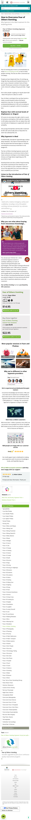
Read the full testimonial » (7, 213)
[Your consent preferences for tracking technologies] (28, 817)
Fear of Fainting (7, 580)
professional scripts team (15, 383)
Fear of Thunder (7, 660)
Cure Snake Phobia (8, 516)
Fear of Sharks (7, 643)
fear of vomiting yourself (11, 71)
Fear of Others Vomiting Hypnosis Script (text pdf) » (15, 735)
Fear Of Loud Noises (8, 614)
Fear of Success (7, 648)
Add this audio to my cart (11, 310)
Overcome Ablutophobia (9, 697)
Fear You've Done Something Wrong (12, 680)
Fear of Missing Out (8, 621)
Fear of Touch (6, 663)
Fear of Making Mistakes (9, 616)
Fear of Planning (7, 631)
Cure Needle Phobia (8, 513)
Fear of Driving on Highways (10, 567)
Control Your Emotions (10, 322)
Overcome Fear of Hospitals (10, 704)
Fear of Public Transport (9, 638)
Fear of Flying (6, 587)
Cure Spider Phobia (8, 518)
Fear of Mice (6, 619)
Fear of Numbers (7, 624)
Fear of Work (6, 678)
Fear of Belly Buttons (8, 535)
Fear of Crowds (7, 555)
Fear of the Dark (7, 655)
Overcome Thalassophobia (10, 709)
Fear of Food (6, 589)
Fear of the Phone (7, 658)
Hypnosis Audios (15, 780)
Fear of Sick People (8, 646)
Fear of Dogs (6, 562)
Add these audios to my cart (12, 336)
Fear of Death (6, 558)
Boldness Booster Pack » (9, 500)
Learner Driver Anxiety (9, 687)
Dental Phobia (6, 521)
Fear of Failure (7, 577)
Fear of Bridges (7, 540)
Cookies (15, 793)
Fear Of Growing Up (8, 599)
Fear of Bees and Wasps (9, 526)
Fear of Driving (7, 565)
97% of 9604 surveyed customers (11, 467)
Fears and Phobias (8, 506)
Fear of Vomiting (7, 670)
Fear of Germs (7, 594)
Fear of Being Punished (9, 531)
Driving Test (6, 523)
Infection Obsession (8, 685)
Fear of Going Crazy (8, 597)
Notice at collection (7, 810)
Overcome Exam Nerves (9, 700)
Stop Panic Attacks (8, 717)
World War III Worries (8, 724)
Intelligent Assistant (10, 11)
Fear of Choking (7, 550)
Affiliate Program (15, 785)
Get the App (15, 796)
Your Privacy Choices (12, 808)
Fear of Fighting (7, 584)
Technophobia (6, 719)
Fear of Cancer (7, 543)
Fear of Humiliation (8, 604)
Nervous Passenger (8, 690)
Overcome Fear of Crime (9, 702)
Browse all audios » (8, 728)
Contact (15, 789)
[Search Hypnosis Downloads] (29, 8)
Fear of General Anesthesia (10, 592)
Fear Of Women (7, 675)
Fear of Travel (6, 665)
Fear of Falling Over (8, 582)
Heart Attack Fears (8, 682)
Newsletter (15, 794)
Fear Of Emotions (7, 572)
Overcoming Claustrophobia (10, 712)
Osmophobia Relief (8, 695)
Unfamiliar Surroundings (9, 722)
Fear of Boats (6, 538)
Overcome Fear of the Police (10, 707)
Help (15, 787)
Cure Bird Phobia (7, 511)
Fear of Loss (6, 611)
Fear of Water (6, 673)
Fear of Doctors (7, 560)
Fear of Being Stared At (9, 533)
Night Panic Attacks (8, 692)
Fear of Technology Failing (10, 651)
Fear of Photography (8, 629)
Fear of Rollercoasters (9, 641)
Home (15, 775)
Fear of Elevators (7, 570)
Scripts (15, 782)
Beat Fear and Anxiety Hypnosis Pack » (12, 497)
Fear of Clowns (7, 553)
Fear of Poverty (7, 633)
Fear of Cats (6, 545)
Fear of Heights (7, 602)
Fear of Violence (7, 668)
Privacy (15, 791)
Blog (15, 784)
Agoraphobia (6, 509)
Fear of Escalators (8, 575)
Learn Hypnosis (15, 778)
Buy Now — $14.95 (15, 45)
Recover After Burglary (9, 714)
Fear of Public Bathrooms (9, 636)
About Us (15, 776)
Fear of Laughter (7, 607)
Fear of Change (7, 548)
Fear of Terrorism (7, 653)
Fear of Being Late (8, 528)
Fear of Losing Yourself (9, 609)
